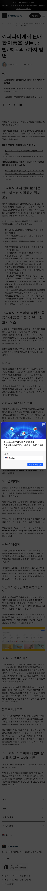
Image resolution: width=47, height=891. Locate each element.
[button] (23, 458)
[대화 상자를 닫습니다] (43, 424)
